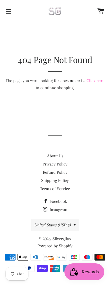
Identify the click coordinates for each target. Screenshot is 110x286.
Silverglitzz (61, 238)
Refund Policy (55, 172)
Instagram (58, 209)
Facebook (58, 201)
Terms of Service (55, 188)
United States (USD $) (52, 224)
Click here (95, 80)
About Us (55, 155)
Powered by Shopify (55, 245)
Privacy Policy (55, 164)
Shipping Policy (55, 180)
